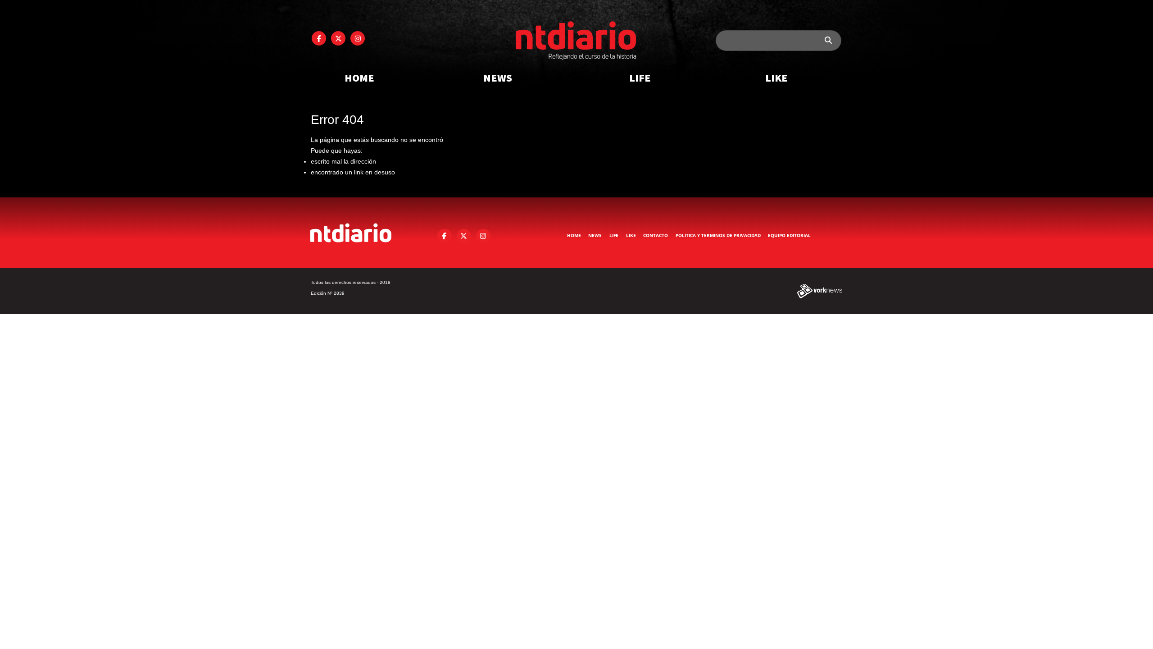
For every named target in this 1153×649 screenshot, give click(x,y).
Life (640, 78)
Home (359, 78)
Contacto (655, 235)
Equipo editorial (789, 235)
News (497, 78)
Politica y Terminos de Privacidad (718, 235)
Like (776, 78)
